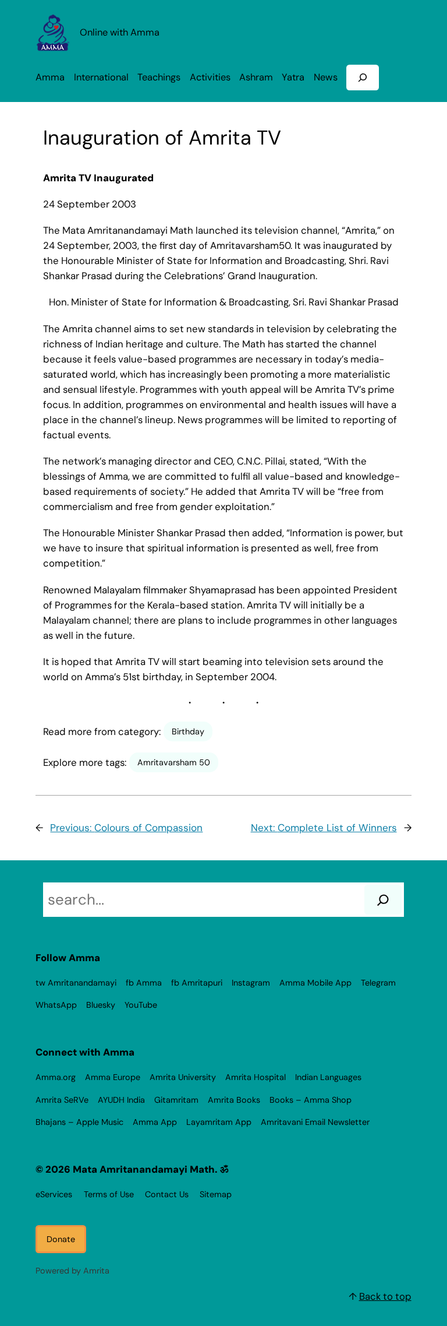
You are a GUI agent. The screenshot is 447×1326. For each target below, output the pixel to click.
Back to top (385, 1296)
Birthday (188, 731)
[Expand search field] (362, 77)
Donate (61, 1239)
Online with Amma (119, 32)
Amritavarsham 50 (173, 762)
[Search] (383, 900)
